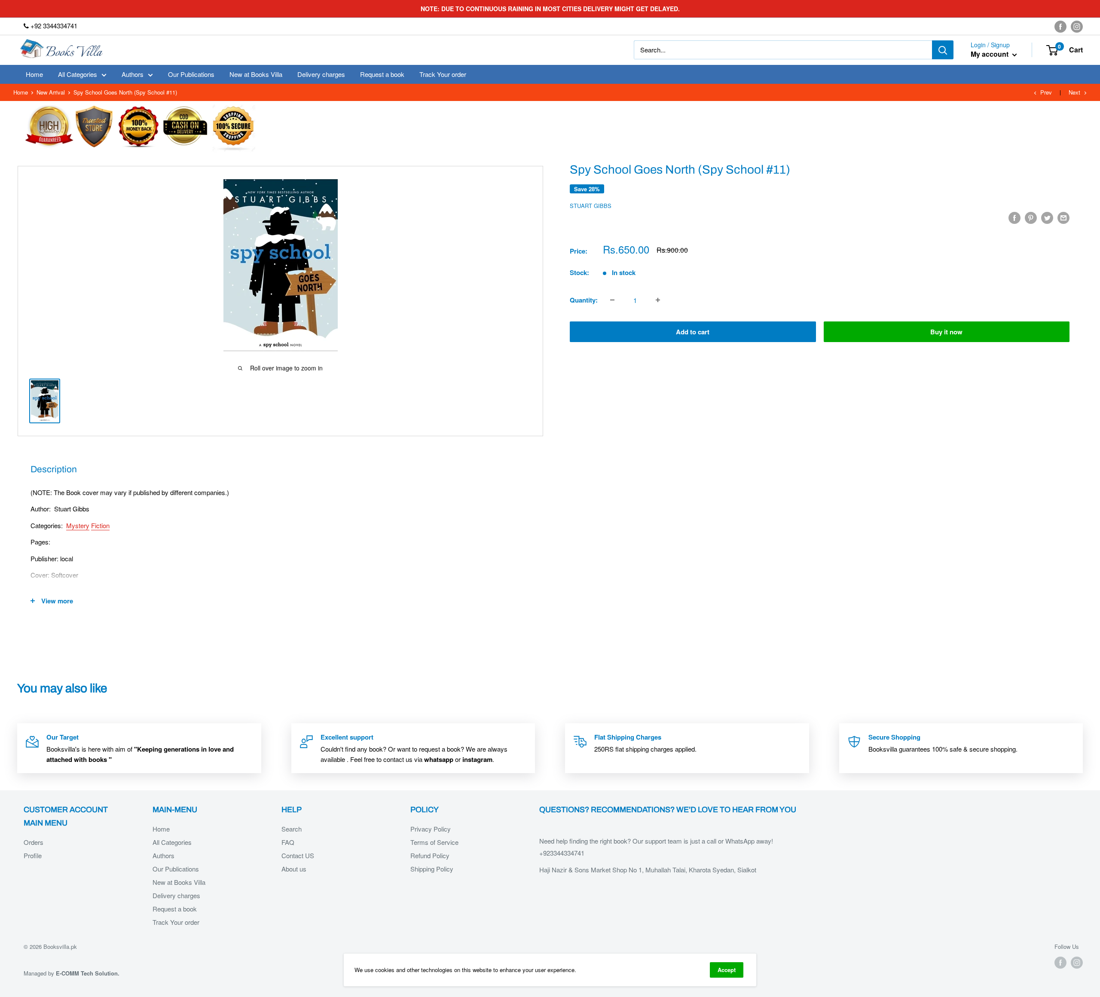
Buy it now (946, 331)
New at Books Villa (255, 74)
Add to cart (692, 331)
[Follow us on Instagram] (1077, 26)
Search (291, 828)
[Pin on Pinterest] (1031, 217)
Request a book (382, 74)
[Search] (942, 49)
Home (34, 74)
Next (1074, 92)
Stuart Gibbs (590, 206)
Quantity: (584, 300)
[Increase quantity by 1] (658, 300)
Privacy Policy (430, 828)
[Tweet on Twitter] (1047, 217)
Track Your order (442, 74)
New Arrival (51, 92)
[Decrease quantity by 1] (612, 300)
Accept (727, 970)
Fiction (100, 525)
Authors (133, 74)
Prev (1046, 92)
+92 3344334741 (53, 25)
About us (293, 868)
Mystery (77, 525)
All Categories (77, 74)
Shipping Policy (431, 868)
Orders (33, 842)
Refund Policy (429, 855)
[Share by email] (1063, 217)
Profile (33, 855)
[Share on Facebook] (1014, 217)
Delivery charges (321, 74)
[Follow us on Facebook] (1060, 26)
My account (990, 54)
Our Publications (191, 74)
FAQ (287, 842)
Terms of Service (434, 842)
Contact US (297, 855)
